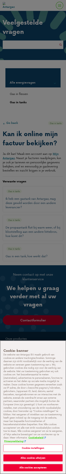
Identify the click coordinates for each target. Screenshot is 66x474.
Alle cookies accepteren (33, 467)
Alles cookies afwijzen (33, 458)
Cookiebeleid (35, 437)
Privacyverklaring (13, 441)
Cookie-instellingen (33, 448)
